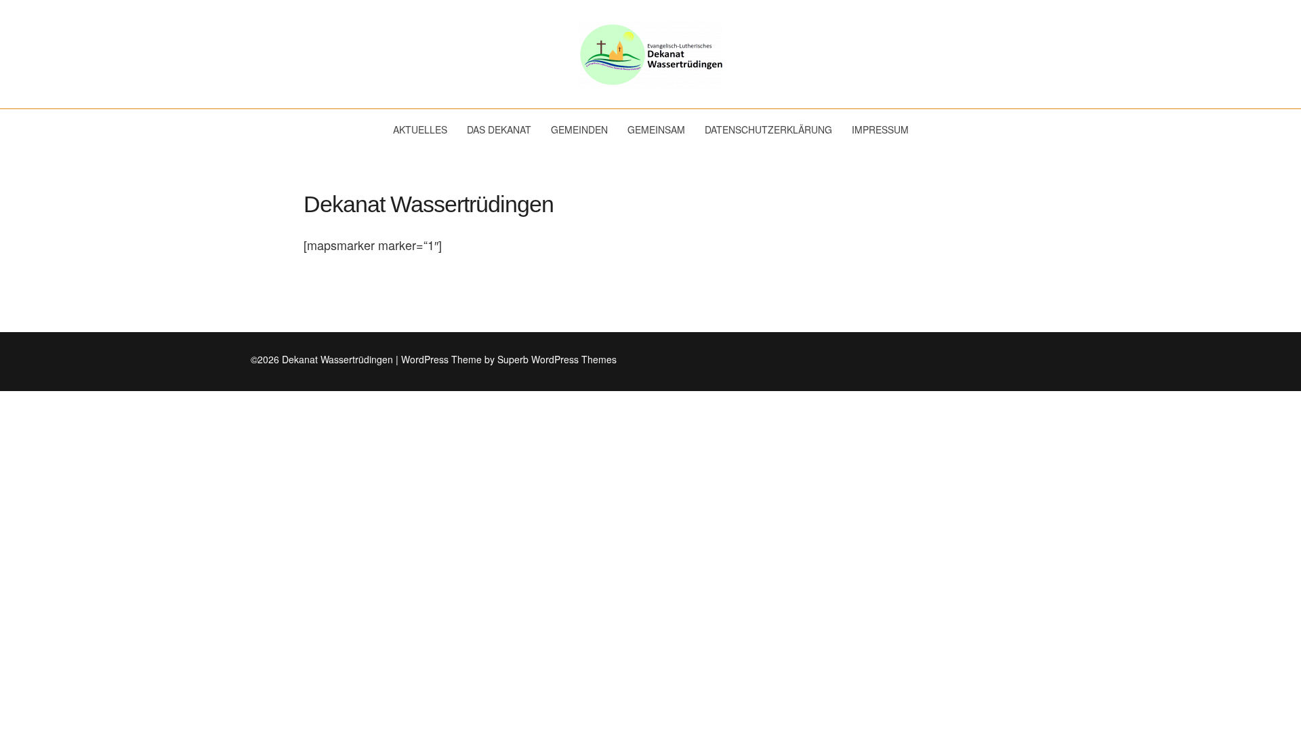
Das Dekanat (499, 129)
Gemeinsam (656, 129)
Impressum (880, 129)
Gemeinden (579, 129)
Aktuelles (420, 129)
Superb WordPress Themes (557, 359)
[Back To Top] (1046, 359)
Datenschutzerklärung (768, 129)
